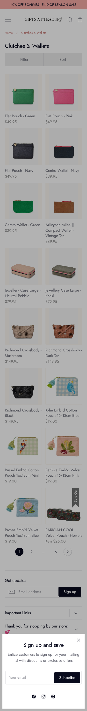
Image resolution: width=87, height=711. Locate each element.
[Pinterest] (53, 696)
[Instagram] (43, 696)
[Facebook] (34, 696)
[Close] (78, 639)
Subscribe (67, 677)
